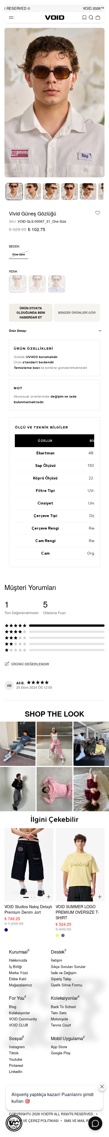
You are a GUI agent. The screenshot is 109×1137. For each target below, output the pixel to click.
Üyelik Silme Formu (66, 984)
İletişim (56, 960)
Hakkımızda (18, 960)
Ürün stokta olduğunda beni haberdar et (30, 312)
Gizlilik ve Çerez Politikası (33, 1120)
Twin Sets (59, 1012)
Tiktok (13, 1052)
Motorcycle (59, 1018)
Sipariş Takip (61, 978)
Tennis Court (61, 1025)
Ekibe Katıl (17, 978)
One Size (18, 254)
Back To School (63, 1006)
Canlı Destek (95, 1123)
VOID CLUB (18, 1025)
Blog (12, 1006)
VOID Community (23, 1018)
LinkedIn (15, 1071)
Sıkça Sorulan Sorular (68, 966)
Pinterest (16, 1065)
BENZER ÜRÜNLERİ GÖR (77, 312)
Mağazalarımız (20, 984)
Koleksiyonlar (19, 1012)
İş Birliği (15, 966)
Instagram (17, 1046)
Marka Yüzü (18, 972)
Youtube (15, 1059)
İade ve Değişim (64, 972)
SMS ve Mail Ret (78, 1120)
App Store (59, 1046)
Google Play (60, 1052)
